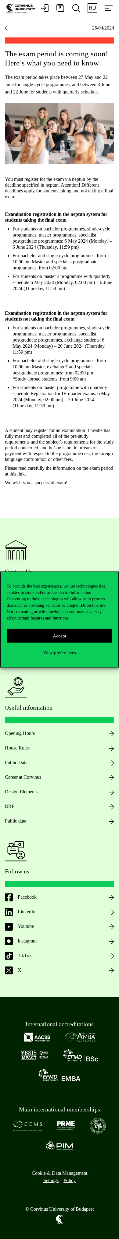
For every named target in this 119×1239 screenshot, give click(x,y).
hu (92, 8)
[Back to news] (7, 28)
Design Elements (21, 791)
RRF (9, 806)
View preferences (59, 652)
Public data (15, 820)
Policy (69, 1180)
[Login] (44, 8)
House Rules (17, 747)
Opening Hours (20, 733)
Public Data (16, 762)
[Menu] (108, 8)
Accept (59, 635)
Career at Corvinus (23, 777)
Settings (51, 1180)
